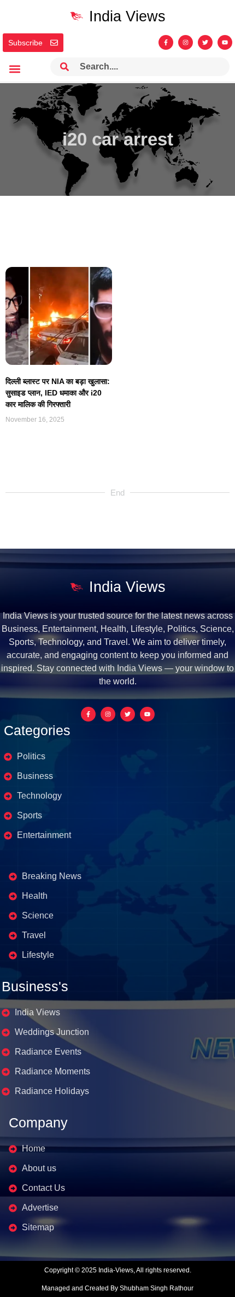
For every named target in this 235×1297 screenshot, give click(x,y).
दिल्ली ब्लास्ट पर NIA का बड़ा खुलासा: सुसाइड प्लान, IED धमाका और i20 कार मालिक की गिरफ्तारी (57, 393)
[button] (14, 69)
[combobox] (140, 66)
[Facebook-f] (165, 42)
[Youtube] (225, 42)
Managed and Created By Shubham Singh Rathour (117, 1288)
